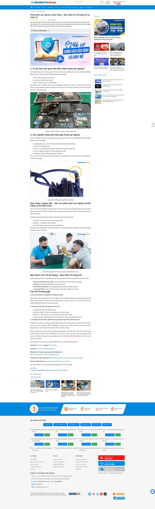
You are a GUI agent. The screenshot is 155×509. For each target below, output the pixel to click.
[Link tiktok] (105, 494)
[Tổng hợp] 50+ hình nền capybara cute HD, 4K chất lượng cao (113, 100)
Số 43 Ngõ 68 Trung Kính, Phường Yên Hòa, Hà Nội (113, 449)
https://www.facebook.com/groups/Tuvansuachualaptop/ (67, 358)
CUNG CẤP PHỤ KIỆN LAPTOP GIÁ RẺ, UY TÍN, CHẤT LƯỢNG (49, 370)
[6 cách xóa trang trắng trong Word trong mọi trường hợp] (98, 81)
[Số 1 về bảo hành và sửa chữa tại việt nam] (34, 409)
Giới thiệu (37, 7)
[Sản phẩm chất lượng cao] (118, 494)
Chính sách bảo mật (81, 464)
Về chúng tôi (33, 459)
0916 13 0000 (110, 470)
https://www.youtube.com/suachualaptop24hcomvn (44, 354)
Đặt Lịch (47, 434)
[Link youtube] (101, 494)
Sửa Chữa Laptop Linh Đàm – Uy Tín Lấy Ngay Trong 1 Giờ (36, 391)
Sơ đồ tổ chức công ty (35, 466)
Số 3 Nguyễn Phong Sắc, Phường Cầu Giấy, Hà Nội (66, 440)
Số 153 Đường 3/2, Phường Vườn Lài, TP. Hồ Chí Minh (90, 440)
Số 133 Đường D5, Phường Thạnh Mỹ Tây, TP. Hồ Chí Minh (42, 440)
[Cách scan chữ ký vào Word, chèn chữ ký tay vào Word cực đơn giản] (98, 96)
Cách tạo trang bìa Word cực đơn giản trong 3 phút (112, 90)
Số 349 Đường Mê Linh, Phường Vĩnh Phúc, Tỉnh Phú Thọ (89, 449)
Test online (88, 7)
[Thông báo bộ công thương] (119, 498)
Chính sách (79, 456)
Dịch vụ (43, 7)
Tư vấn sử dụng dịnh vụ (59, 461)
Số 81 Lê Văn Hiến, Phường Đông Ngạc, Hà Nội (113, 430)
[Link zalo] (97, 494)
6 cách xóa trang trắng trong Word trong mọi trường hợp (113, 80)
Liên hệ (81, 7)
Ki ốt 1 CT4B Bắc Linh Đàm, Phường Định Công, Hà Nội (42, 449)
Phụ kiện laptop (37, 374)
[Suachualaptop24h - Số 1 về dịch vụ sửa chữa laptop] (53, 2)
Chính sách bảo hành (81, 459)
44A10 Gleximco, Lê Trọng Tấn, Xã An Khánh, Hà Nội (90, 430)
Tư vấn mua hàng (57, 459)
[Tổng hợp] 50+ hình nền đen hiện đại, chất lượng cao (112, 85)
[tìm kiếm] (76, 2)
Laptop (63, 7)
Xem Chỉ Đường (39, 434)
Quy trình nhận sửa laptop (37, 461)
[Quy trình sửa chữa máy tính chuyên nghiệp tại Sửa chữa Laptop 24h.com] (84, 385)
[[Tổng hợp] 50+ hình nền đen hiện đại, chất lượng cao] (98, 86)
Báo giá (69, 7)
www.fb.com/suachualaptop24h (46, 348)
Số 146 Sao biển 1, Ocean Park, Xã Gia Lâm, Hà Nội (42, 430)
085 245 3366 (110, 464)
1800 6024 (119, 3)
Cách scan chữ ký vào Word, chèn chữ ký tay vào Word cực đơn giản (113, 95)
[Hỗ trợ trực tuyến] (152, 491)
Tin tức (56, 7)
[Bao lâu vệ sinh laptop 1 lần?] (53, 384)
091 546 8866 (53, 345)
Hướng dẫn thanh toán (59, 466)
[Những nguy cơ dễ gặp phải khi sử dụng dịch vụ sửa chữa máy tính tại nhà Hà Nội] (68, 385)
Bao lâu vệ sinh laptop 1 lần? (52, 390)
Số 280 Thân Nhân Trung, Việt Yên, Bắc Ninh (66, 448)
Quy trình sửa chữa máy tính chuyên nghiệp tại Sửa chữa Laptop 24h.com (84, 394)
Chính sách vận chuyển (82, 466)
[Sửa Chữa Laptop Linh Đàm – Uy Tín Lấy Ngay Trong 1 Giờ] (37, 384)
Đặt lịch (75, 7)
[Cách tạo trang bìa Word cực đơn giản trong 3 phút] (98, 91)
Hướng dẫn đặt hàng (58, 464)
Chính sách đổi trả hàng (82, 461)
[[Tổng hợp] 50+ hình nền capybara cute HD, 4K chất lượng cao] (98, 101)
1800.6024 (39, 345)
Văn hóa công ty (34, 464)
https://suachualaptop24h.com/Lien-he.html (57, 361)
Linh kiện (50, 7)
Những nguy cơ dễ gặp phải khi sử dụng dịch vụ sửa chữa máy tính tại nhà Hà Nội (68, 394)
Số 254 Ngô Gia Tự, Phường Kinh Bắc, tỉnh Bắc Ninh (113, 440)
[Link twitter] (90, 494)
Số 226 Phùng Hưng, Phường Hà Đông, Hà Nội (66, 430)
